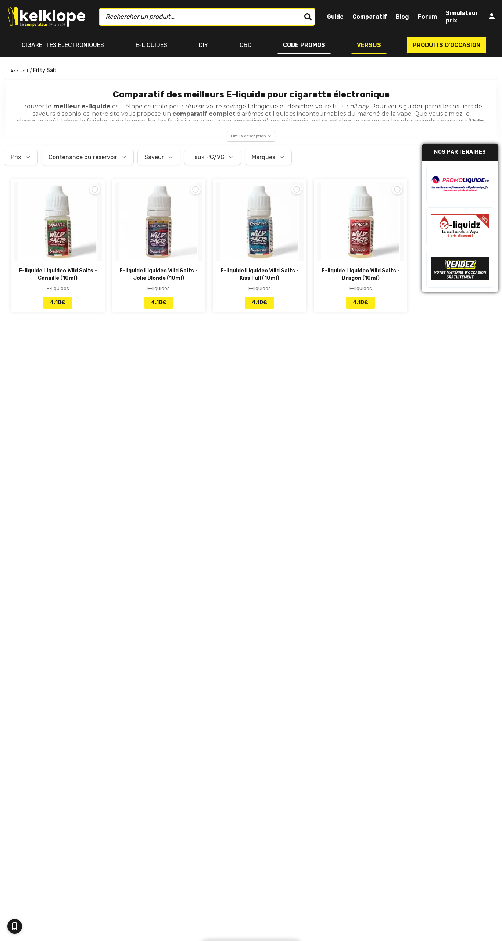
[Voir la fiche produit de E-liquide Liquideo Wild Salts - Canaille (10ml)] (58, 224)
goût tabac (61, 121)
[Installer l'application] (14, 926)
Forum (427, 16)
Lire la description (248, 136)
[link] (58, 245)
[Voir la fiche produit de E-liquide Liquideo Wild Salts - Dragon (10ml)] (361, 224)
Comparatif (369, 16)
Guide (335, 16)
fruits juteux (185, 121)
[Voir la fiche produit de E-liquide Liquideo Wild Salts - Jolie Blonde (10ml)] (159, 224)
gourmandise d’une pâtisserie (264, 121)
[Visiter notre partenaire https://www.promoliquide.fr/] (460, 184)
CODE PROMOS (304, 45)
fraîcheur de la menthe (120, 121)
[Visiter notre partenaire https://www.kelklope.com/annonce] (460, 268)
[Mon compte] (491, 17)
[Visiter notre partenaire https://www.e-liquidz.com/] (460, 226)
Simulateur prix (462, 17)
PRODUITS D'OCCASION (446, 45)
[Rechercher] (308, 17)
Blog (402, 16)
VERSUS (369, 45)
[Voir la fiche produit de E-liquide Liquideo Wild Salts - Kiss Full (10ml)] (260, 224)
